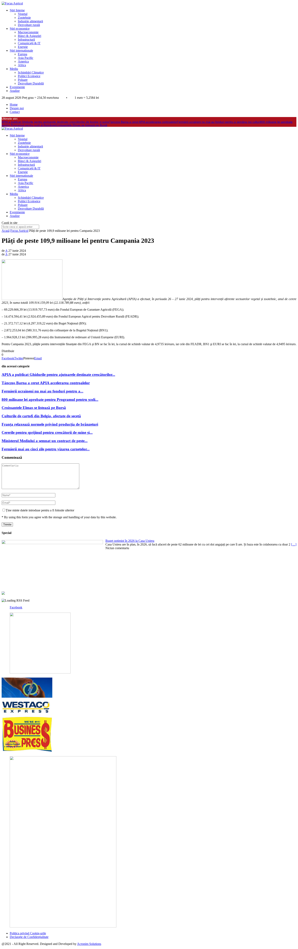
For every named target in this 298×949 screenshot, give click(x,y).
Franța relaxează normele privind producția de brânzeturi (50, 424)
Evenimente (17, 87)
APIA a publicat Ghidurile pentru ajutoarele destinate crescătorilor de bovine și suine (55, 122)
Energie (23, 47)
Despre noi (17, 108)
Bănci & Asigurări (29, 36)
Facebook (16, 607)
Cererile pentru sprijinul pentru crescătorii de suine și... (47, 432)
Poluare (23, 79)
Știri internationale (21, 50)
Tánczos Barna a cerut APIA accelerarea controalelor (143, 122)
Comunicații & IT (29, 43)
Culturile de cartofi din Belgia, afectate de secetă (41, 416)
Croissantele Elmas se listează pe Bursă (81, 125)
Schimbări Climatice (31, 72)
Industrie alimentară (30, 21)
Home (14, 104)
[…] (293, 544)
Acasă (6, 230)
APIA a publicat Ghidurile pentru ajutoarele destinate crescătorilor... (58, 374)
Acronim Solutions (89, 944)
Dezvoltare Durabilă (31, 83)
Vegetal (22, 14)
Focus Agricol (19, 230)
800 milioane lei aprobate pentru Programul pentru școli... (50, 399)
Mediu (14, 68)
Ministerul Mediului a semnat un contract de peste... (45, 441)
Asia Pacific (25, 58)
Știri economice (20, 28)
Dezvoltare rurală (29, 25)
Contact (15, 112)
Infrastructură (26, 39)
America (23, 61)
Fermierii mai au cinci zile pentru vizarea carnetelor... (46, 449)
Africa (22, 65)
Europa (22, 54)
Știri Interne (17, 10)
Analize (15, 90)
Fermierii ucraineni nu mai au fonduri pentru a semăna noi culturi (218, 122)
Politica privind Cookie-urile (28, 933)
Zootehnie (24, 17)
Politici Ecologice (29, 76)
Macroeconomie (28, 32)
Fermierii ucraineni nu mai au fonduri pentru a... (42, 391)
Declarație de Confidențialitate (29, 937)
